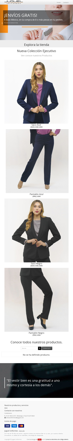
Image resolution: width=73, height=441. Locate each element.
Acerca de (21, 431)
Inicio (5, 408)
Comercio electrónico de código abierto (56, 439)
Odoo (39, 439)
